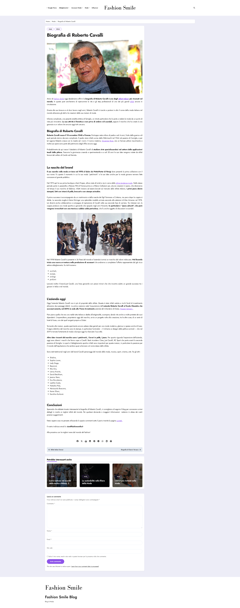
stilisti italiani (123, 98)
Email (49, 539)
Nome (49, 531)
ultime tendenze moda (124, 183)
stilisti (132, 101)
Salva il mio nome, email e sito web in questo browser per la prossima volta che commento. (77, 556)
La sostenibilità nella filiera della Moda (93, 482)
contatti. (119, 420)
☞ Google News (51, 8)
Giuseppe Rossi (107, 141)
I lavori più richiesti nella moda (125, 482)
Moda (86, 8)
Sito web (49, 548)
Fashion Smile (59, 98)
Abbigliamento (63, 8)
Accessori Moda (76, 8)
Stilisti (58, 29)
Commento (51, 504)
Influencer (95, 8)
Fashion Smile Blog (61, 597)
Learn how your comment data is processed (85, 566)
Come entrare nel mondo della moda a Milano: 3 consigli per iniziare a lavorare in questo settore (60, 484)
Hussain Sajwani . (126, 308)
